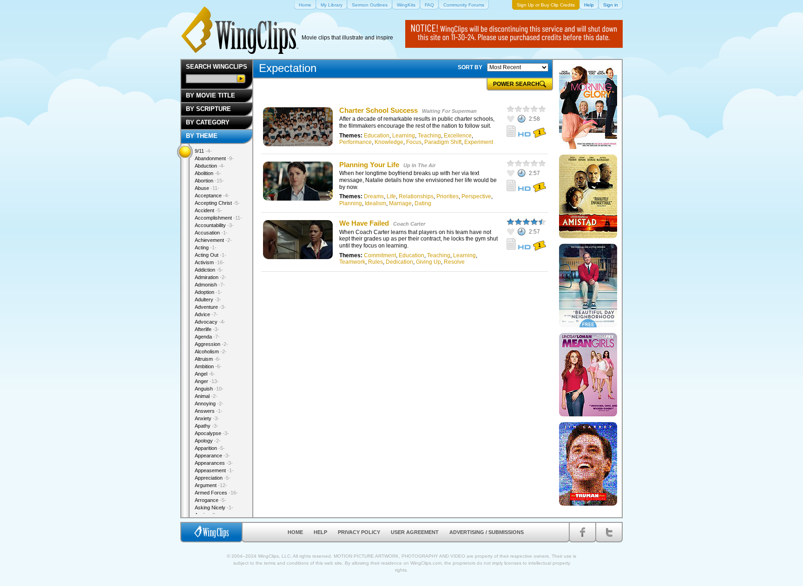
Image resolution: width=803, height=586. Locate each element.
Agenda (207, 336)
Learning (403, 135)
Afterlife (207, 329)
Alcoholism (211, 351)
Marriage (400, 203)
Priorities (447, 196)
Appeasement (214, 470)
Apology (208, 440)
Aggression (211, 344)
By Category (208, 122)
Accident (208, 210)
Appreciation (212, 478)
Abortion (209, 180)
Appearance (212, 455)
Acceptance (212, 195)
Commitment (380, 255)
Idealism (375, 203)
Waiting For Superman (449, 111)
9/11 (203, 151)
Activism (209, 262)
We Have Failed (364, 223)
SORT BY (470, 67)
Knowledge (389, 142)
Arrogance (210, 500)
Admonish (210, 284)
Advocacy (210, 322)
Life (391, 196)
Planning (350, 203)
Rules (375, 262)
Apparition (210, 448)
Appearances (214, 463)
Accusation (211, 232)
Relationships (416, 196)
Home (295, 532)
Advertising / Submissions (486, 532)
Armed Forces (216, 492)
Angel (205, 374)
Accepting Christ (217, 203)
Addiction (209, 270)
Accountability (214, 225)
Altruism (208, 359)
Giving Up (428, 262)
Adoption (208, 292)
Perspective (476, 196)
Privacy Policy (359, 532)
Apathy (206, 426)
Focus (413, 142)
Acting (206, 247)
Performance (355, 142)
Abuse (207, 188)
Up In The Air (419, 165)
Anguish (209, 388)
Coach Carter (409, 224)
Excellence (458, 135)
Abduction (210, 166)
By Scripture (208, 108)
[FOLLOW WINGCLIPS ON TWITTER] (609, 532)
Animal (206, 396)
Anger (207, 381)
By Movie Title (210, 95)
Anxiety (207, 418)
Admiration (210, 277)
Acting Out (210, 255)
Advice (206, 314)
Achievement (213, 240)
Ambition (208, 366)
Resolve (454, 262)
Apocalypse (212, 433)
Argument (211, 485)
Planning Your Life (369, 165)
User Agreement (415, 532)
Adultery (208, 299)
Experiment (478, 142)
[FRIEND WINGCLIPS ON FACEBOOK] (582, 532)
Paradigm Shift (442, 142)
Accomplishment (218, 218)
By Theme (201, 135)
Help (320, 532)
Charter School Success (378, 110)
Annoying (209, 403)
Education (376, 135)
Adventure (210, 307)
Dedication (399, 262)
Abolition (208, 173)
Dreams (374, 196)
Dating (423, 203)
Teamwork (352, 262)
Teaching (429, 135)
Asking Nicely (214, 507)
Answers (209, 411)
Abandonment (214, 158)
